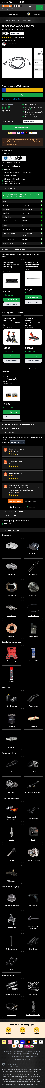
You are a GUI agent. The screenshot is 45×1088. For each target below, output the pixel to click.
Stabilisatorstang (11, 949)
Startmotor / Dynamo (33, 860)
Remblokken (33, 554)
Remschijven (11, 554)
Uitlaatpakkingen (33, 994)
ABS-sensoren (11, 881)
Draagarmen (33, 905)
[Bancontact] (35, 1042)
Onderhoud (37, 1051)
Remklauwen (11, 574)
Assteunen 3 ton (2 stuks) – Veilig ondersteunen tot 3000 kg (11, 321)
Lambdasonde (11, 1015)
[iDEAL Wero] (4, 1042)
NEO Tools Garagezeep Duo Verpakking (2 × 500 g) (11, 379)
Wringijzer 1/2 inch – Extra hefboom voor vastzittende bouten (32, 264)
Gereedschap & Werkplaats (23, 1051)
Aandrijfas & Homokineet (33, 792)
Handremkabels (33, 616)
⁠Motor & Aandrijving (14, 1054)
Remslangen (33, 574)
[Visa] (22, 1042)
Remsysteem (8, 1051)
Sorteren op (6, 442)
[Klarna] (10, 1042)
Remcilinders (11, 616)
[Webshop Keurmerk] (29, 1046)
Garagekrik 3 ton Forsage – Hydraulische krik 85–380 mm (32, 321)
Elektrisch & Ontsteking (30, 1054)
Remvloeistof (33, 636)
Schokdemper (33, 949)
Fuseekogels (11, 927)
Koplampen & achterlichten (11, 818)
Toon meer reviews (15, 501)
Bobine (11, 860)
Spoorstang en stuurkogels (33, 927)
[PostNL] (14, 1046)
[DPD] (20, 1046)
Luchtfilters (33, 727)
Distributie (33, 772)
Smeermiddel (33, 661)
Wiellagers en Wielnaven (12, 905)
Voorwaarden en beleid (22, 1059)
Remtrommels (33, 595)
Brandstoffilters (12, 706)
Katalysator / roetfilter (33, 1015)
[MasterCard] (28, 1042)
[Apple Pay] (41, 1042)
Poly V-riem (11, 772)
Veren (12, 970)
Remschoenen (12, 595)
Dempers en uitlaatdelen (12, 994)
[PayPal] (16, 1042)
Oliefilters (12, 727)
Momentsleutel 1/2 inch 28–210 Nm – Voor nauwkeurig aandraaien (11, 265)
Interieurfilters (11, 747)
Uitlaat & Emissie (31, 1056)
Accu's (33, 840)
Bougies (11, 840)
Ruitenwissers (33, 706)
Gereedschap (11, 661)
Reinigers (12, 681)
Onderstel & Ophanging (17, 1056)
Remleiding (11, 636)
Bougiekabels (33, 818)
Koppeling (11, 792)
